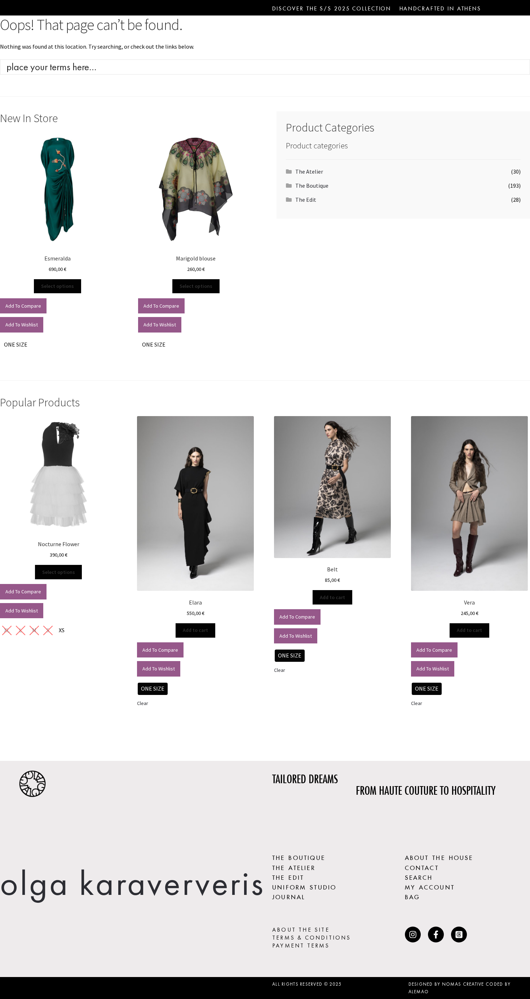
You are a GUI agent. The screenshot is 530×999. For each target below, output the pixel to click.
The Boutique (311, 185)
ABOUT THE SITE (301, 929)
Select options (57, 286)
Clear (142, 703)
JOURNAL (288, 896)
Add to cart (195, 630)
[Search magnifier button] (522, 67)
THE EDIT (288, 876)
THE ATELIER (293, 867)
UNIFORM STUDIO (304, 886)
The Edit (305, 199)
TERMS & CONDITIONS (311, 937)
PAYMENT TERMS (301, 945)
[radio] (15, 344)
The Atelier (309, 171)
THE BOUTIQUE (298, 856)
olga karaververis (132, 883)
